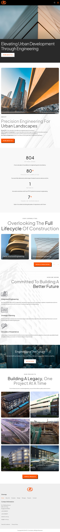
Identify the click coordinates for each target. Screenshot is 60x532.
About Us (8, 498)
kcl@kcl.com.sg (4, 519)
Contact (35, 498)
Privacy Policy (15, 524)
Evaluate (13, 498)
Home (2, 498)
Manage (24, 498)
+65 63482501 (4, 511)
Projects (29, 498)
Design (18, 498)
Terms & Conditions (5, 524)
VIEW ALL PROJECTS (30, 476)
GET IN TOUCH (30, 361)
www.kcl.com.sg (5, 516)
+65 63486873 (4, 513)
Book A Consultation (42, 264)
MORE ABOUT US (8, 55)
